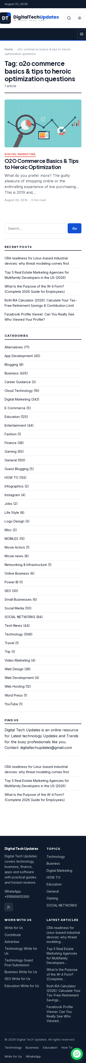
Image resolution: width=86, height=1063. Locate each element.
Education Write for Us (22, 986)
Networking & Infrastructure (26, 565)
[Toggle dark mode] (79, 18)
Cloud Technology (19, 391)
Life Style (12, 512)
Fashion (11, 434)
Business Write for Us (21, 972)
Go (74, 228)
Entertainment (15, 425)
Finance (11, 443)
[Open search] (69, 18)
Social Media (14, 608)
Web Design (14, 669)
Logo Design (14, 521)
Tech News (13, 625)
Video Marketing (17, 660)
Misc (8, 530)
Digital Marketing (20, 154)
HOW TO (11, 477)
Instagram (12, 495)
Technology (14, 634)
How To (66, 1047)
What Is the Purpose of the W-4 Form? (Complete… (62, 974)
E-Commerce (15, 408)
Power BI (11, 582)
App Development (19, 356)
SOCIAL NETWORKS (20, 617)
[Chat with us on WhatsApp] (77, 1054)
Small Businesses (18, 599)
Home (9, 49)
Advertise (12, 942)
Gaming (11, 451)
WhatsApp (33, 1056)
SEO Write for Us (17, 979)
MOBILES (11, 539)
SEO (8, 591)
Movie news (14, 556)
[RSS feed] (9, 907)
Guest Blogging (16, 469)
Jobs (8, 504)
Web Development (19, 678)
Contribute (13, 935)
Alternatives (14, 347)
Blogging (11, 364)
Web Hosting (15, 686)
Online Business (17, 573)
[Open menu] (81, 34)
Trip (8, 652)
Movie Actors (15, 547)
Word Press (14, 695)
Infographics (14, 486)
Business (12, 373)
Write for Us (14, 928)
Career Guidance (18, 382)
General (11, 460)
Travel (9, 643)
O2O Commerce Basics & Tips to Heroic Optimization (42, 163)
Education (12, 417)
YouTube (11, 704)
